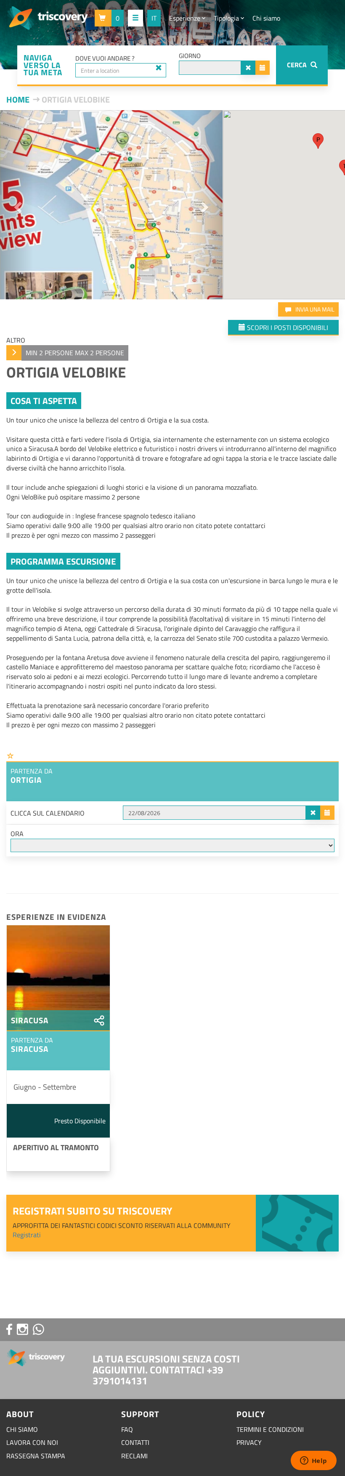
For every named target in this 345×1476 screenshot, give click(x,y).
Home (17, 99)
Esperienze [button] (185, 18)
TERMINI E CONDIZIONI (270, 1429)
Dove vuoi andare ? (105, 58)
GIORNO (190, 56)
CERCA (297, 65)
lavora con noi (32, 1442)
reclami (134, 1456)
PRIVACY (249, 1442)
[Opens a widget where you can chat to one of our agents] (313, 1461)
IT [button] (154, 18)
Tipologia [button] (227, 18)
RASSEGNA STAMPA (35, 1456)
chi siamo (22, 1429)
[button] (109, 18)
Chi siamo (266, 18)
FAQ (127, 1429)
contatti (135, 1442)
